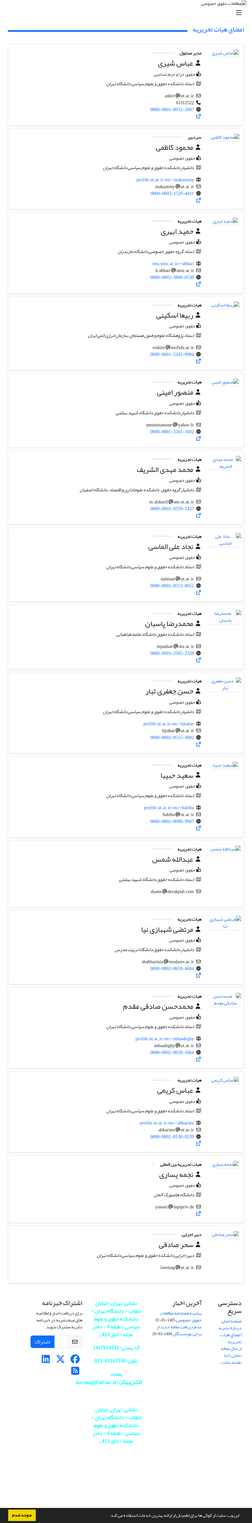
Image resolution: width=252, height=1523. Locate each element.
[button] (108, 1516)
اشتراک (42, 1342)
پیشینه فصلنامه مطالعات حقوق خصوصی (181, 1316)
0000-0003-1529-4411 (172, 193)
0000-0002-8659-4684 (172, 968)
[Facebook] (75, 1361)
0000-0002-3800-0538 (172, 277)
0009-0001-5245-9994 (172, 354)
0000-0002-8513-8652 (172, 585)
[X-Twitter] (60, 1361)
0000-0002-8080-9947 (172, 821)
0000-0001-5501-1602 (172, 431)
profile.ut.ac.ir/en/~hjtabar (168, 723)
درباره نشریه (230, 1327)
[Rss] (75, 1372)
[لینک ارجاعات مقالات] (199, 116)
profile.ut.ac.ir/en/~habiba (169, 807)
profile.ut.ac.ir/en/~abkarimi (167, 1123)
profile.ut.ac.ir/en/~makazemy (165, 179)
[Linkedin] (46, 1361)
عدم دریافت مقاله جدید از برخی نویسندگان (179, 1330)
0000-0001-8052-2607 (172, 109)
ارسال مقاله (231, 1348)
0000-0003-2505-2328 (172, 653)
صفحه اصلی (231, 1321)
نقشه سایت (231, 1362)
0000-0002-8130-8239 (172, 1136)
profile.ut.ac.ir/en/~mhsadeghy (165, 1038)
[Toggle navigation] (128, 13)
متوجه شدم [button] (22, 1515)
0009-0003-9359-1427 (172, 508)
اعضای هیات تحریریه (231, 1338)
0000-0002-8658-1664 (172, 1052)
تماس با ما (233, 1355)
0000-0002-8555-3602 (172, 737)
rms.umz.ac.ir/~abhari (173, 263)
